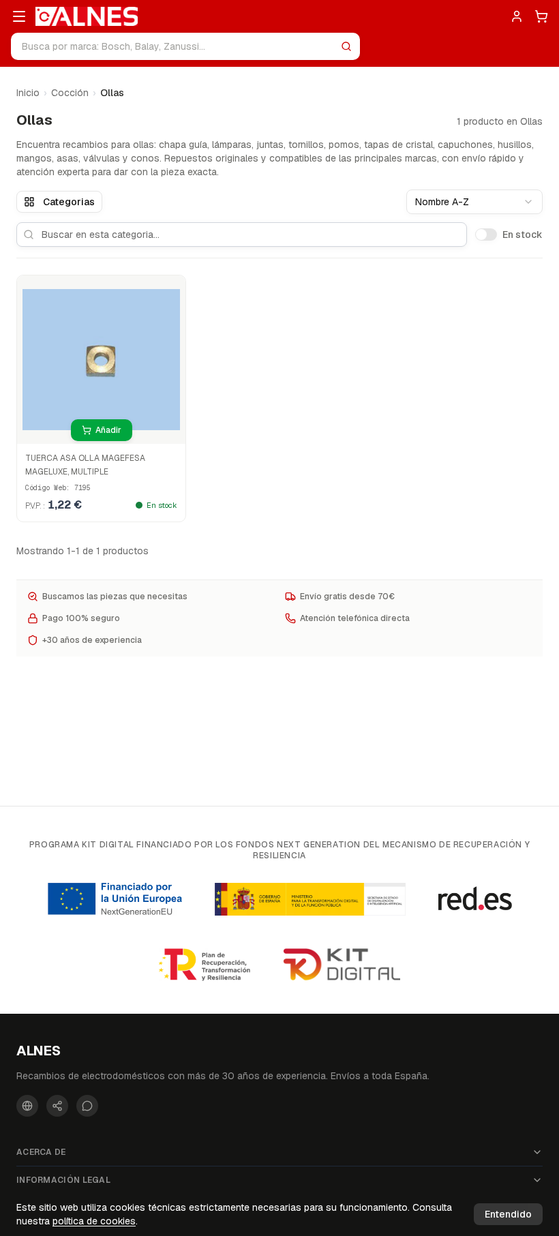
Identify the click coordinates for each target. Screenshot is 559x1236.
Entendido (508, 1214)
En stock (522, 234)
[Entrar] (517, 16)
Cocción (70, 93)
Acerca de (41, 1152)
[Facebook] (27, 1106)
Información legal (63, 1180)
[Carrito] (541, 16)
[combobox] (474, 202)
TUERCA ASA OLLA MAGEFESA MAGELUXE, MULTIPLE (85, 465)
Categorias (69, 202)
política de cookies (94, 1221)
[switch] (486, 234)
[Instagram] (57, 1106)
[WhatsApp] (87, 1106)
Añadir (108, 430)
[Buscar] (346, 46)
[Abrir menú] (19, 16)
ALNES (38, 1050)
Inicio (28, 93)
